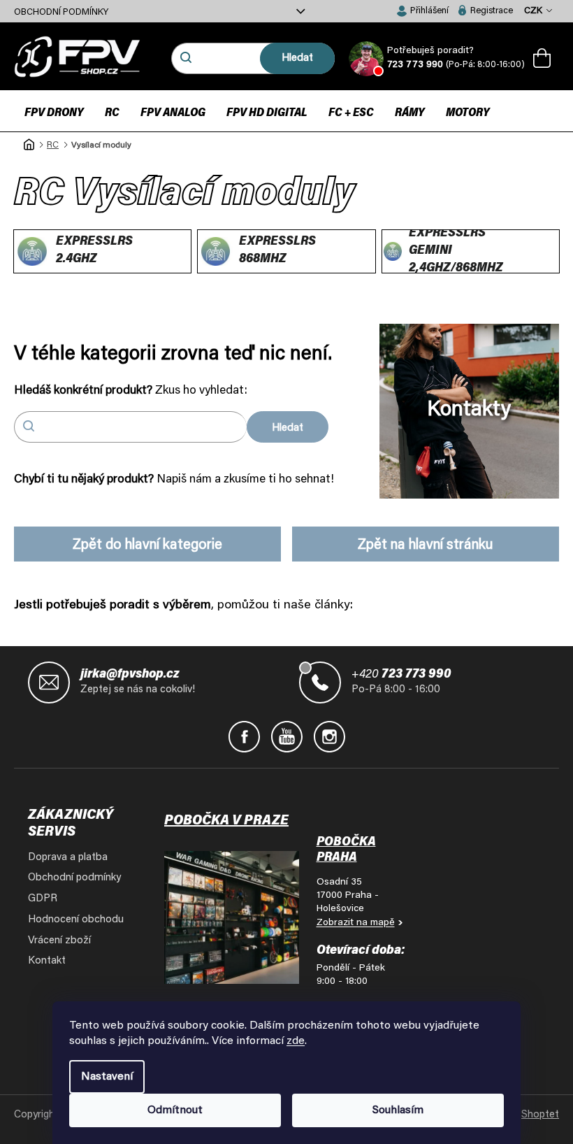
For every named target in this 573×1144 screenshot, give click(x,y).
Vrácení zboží (59, 941)
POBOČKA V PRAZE (226, 821)
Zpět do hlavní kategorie (147, 545)
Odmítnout (175, 1110)
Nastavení (107, 1076)
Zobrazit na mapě (356, 923)
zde (295, 1041)
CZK (534, 10)
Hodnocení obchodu (76, 920)
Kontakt (47, 961)
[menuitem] (54, 112)
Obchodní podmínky (61, 12)
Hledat (297, 58)
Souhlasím (397, 1110)
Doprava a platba (68, 857)
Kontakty (469, 410)
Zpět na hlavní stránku (425, 545)
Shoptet (540, 1115)
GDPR (42, 899)
